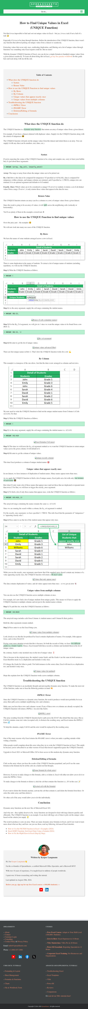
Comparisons (52, 991)
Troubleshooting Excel (55, 971)
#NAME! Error (20, 108)
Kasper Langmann (18, 861)
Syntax (16, 82)
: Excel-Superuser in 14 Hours (63, 938)
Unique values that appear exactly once (30, 96)
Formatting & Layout (12, 971)
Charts (7, 983)
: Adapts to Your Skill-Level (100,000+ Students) (64, 933)
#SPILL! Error (20, 105)
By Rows (17, 91)
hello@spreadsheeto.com (18, 945)
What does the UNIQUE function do (23, 79)
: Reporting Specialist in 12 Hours (64, 948)
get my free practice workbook (61, 56)
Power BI (50, 983)
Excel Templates (53, 975)
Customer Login (11, 937)
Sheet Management (12, 975)
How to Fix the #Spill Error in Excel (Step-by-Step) (26, 833)
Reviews (50, 987)
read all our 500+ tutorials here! (59, 996)
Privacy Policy (22, 941)
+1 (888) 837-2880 (16, 949)
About (7, 932)
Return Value (19, 85)
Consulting (9, 939)
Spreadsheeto (45, 1006)
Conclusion (13, 113)
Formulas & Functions (13, 979)
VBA (49, 979)
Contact (7, 934)
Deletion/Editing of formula (25, 110)
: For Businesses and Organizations (64, 954)
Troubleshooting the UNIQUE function (24, 102)
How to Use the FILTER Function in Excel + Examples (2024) (31, 828)
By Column (18, 94)
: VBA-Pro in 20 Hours (62, 943)
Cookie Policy (10, 941)
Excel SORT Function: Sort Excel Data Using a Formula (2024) (31, 831)
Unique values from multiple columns (29, 99)
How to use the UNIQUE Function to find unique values (31, 88)
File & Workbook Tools (13, 987)
